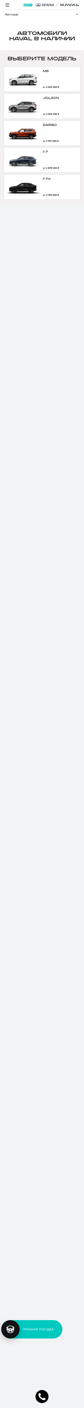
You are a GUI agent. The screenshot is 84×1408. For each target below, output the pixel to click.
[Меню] (7, 4)
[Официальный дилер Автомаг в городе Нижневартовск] (57, 5)
